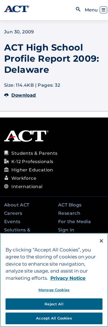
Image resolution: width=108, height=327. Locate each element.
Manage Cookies (54, 290)
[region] (54, 280)
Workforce (23, 178)
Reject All (54, 304)
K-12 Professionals (32, 161)
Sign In (66, 230)
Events (12, 221)
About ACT (16, 205)
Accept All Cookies (54, 318)
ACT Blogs (70, 205)
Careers (13, 213)
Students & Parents (34, 153)
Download (23, 95)
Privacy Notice (68, 278)
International (26, 186)
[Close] (101, 241)
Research (69, 213)
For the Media (74, 221)
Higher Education (32, 170)
